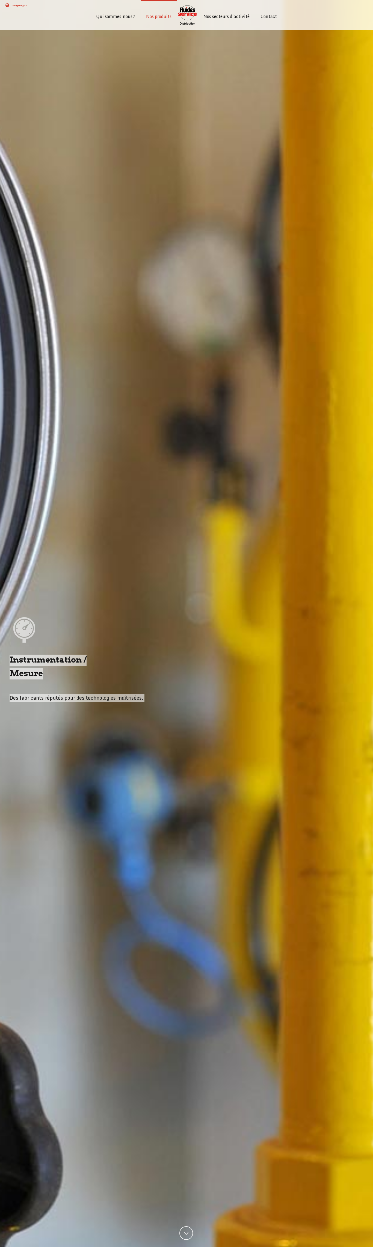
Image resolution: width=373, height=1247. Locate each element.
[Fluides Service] (187, 15)
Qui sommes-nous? (115, 16)
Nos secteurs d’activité (226, 16)
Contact (268, 16)
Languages (19, 5)
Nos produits (158, 16)
